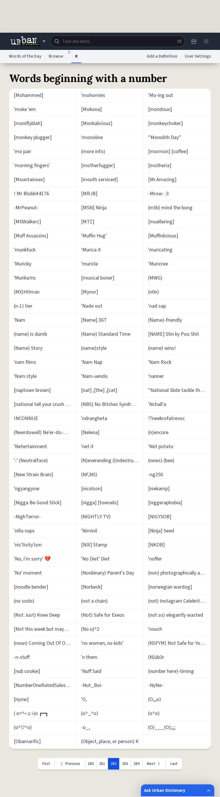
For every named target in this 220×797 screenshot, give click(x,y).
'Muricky (22, 263)
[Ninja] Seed (161, 530)
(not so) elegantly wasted (175, 615)
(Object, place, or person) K (110, 741)
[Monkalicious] (96, 123)
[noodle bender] (31, 587)
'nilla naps (24, 530)
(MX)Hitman (27, 292)
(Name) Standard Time (105, 334)
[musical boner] (97, 278)
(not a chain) (94, 601)
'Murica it (91, 249)
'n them (89, 657)
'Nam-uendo (94, 376)
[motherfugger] (98, 165)
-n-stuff (22, 657)
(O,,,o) (154, 699)
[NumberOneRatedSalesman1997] (45, 685)
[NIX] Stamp (94, 544)
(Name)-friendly (165, 320)
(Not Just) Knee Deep (37, 615)
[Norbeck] (91, 587)
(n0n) (153, 292)
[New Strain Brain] (33, 474)
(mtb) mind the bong (170, 207)
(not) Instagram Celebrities (177, 601)
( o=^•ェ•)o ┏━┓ (31, 713)
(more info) (93, 151)
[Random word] (179, 41)
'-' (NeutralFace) (31, 460)
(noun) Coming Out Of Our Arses (45, 643)
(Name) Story (28, 348)
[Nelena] (90, 432)
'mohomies (93, 95)
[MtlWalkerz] (27, 221)
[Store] (193, 41)
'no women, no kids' (102, 643)
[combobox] (118, 41)
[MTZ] (87, 221)
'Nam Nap (91, 362)
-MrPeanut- (26, 207)
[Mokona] (91, 109)
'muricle (89, 263)
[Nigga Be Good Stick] (37, 502)
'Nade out (91, 306)
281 (102, 764)
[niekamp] (159, 488)
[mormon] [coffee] (168, 151)
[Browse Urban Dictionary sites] (28, 41)
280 (91, 764)
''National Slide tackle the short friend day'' (179, 390)
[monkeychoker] (165, 123)
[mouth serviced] (99, 179)
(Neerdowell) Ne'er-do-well (43, 432)
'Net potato (160, 446)
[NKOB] (156, 544)
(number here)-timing (171, 671)
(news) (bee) (161, 460)
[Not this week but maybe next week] (45, 629)
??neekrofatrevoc (166, 418)
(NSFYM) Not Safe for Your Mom (179, 643)
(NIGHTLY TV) (96, 516)
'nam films (25, 362)
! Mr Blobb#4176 (31, 193)
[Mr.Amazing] (162, 179)
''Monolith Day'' (164, 137)
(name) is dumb (30, 334)
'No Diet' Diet (95, 558)
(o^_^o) (89, 713)
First (46, 764)
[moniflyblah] (28, 123)
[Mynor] (89, 292)
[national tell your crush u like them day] (45, 404)
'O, (84, 699)
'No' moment (28, 573)
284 (136, 764)
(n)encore (158, 432)
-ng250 (155, 474)
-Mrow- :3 (158, 193)
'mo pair (22, 151)
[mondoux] (160, 109)
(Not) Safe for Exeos (102, 615)
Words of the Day (25, 56)
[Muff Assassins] (31, 235)
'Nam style (25, 376)
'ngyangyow (27, 488)
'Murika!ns (25, 278)
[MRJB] (89, 193)
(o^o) (154, 713)
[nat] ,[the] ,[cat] (99, 390)
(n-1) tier (23, 306)
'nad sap (157, 306)
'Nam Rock (159, 362)
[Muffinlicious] (163, 235)
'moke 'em (25, 109)
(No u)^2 (90, 629)
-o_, (85, 727)
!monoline (92, 137)
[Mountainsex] (29, 179)
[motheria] (159, 165)
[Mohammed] (28, 95)
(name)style (94, 348)
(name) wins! (162, 348)
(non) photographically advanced (179, 573)
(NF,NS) (89, 474)
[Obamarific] (27, 741)
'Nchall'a (157, 404)
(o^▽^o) (23, 727)
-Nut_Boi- (92, 685)
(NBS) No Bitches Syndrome (111, 404)
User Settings (198, 56)
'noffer (155, 558)
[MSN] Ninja (94, 207)
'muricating (160, 249)
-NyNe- (155, 685)
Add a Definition (162, 56)
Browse (56, 56)
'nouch (155, 629)
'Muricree (158, 263)
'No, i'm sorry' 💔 (32, 558)
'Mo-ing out (160, 95)
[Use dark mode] (206, 41)
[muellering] (161, 221)
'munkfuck (25, 249)
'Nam (19, 320)
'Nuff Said (91, 671)
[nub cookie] (27, 671)
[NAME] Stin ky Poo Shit (173, 334)
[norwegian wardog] (170, 587)
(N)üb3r (156, 657)
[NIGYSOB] (159, 516)
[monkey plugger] (33, 137)
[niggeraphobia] (165, 502)
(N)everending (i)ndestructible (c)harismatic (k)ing (112, 460)
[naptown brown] (32, 390)
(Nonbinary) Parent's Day (107, 573)
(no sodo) (24, 601)
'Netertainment (30, 446)
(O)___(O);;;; (161, 727)
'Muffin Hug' (94, 235)
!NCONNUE (26, 418)
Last (174, 764)
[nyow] (21, 699)
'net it (87, 446)
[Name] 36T (94, 320)
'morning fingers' (32, 165)
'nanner (156, 376)
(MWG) (155, 278)
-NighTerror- (27, 516)
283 (125, 764)
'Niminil (89, 530)
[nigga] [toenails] (99, 502)
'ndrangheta (94, 418)
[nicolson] (91, 488)
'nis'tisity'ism (28, 544)
